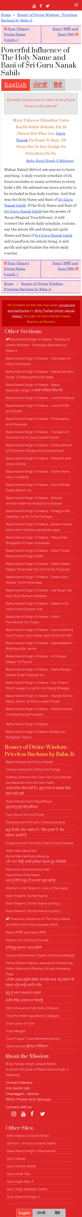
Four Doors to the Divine (25, 814)
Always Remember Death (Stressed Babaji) (40, 955)
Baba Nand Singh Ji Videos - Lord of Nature (40, 398)
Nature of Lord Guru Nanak (27, 940)
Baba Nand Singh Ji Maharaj (50, 161)
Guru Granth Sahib (21, 1166)
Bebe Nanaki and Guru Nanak (29, 762)
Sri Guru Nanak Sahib (23, 211)
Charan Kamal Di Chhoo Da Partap (33, 769)
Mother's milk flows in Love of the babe (37, 888)
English (15, 85)
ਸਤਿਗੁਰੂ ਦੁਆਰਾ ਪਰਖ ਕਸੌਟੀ (24, 948)
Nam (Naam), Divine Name (26, 896)
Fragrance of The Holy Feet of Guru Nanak (39, 843)
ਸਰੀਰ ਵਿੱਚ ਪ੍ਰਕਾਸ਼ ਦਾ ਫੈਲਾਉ (24, 1000)
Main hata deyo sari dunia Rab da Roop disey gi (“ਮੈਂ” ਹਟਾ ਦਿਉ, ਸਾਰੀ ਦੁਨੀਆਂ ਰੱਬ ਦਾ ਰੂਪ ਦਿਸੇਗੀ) (36, 856)
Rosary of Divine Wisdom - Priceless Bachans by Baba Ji (39, 751)
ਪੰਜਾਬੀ (40, 85)
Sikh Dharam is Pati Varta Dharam (32, 1008)
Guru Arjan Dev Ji (20, 1181)
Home (6, 15)
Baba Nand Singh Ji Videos (27, 724)
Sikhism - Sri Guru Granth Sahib (31, 1143)
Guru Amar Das (18, 1174)
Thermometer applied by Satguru (33, 1016)
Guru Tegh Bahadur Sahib (27, 1189)
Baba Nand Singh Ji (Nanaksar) (31, 1151)
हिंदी (58, 85)
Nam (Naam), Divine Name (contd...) (17, 34)
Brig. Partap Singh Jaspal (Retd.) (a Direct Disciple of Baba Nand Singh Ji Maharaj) (37, 1069)
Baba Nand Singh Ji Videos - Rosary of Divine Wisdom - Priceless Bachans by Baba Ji (38, 344)
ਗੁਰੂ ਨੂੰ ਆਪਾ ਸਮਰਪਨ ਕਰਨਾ (23, 993)
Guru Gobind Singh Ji (23, 1197)
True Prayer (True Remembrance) (32, 1038)
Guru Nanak (16, 1158)
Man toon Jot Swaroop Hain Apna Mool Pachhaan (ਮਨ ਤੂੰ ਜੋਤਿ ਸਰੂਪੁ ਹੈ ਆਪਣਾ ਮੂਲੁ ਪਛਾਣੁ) (31, 874)
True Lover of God (20, 1023)
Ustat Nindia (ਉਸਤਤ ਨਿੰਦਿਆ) (27, 1046)
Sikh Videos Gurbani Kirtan (28, 1136)
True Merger (16, 1031)
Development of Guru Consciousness (35, 822)
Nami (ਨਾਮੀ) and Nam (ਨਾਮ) (26, 932)
